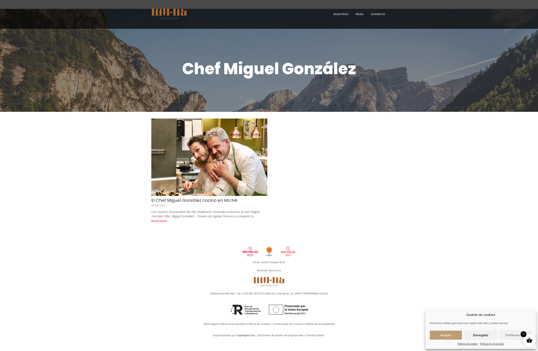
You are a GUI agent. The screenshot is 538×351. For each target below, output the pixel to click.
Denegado (480, 335)
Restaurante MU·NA (222, 294)
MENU (359, 14)
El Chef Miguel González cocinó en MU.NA (194, 200)
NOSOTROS (340, 14)
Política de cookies (468, 344)
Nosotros (275, 270)
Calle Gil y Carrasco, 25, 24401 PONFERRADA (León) (296, 294)
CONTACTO (378, 14)
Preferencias (515, 335)
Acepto (445, 335)
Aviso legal (210, 324)
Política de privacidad (492, 344)
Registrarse (278, 262)
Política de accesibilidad (320, 324)
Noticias (262, 270)
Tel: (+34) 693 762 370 (250, 294)
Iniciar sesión (261, 262)
